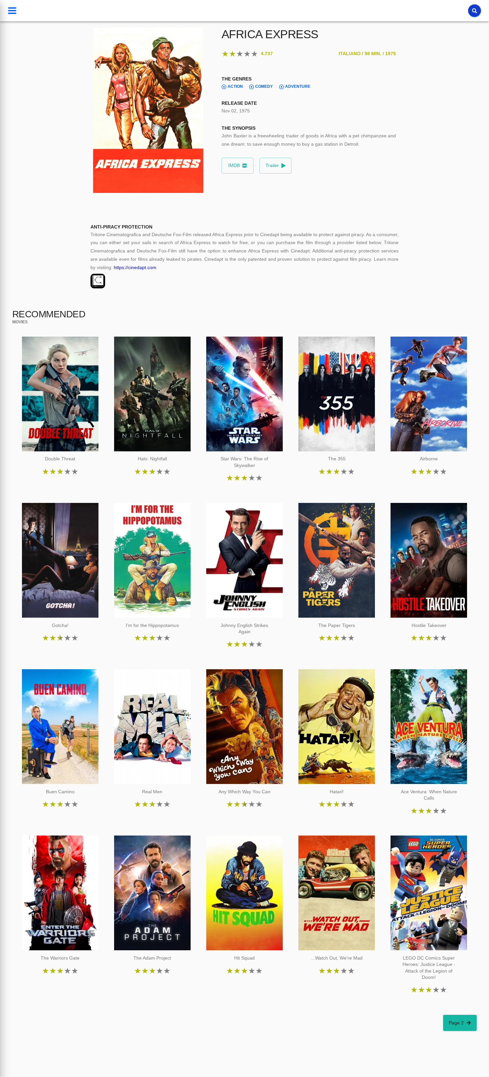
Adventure (297, 86)
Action (235, 86)
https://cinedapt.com (135, 267)
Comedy (264, 86)
